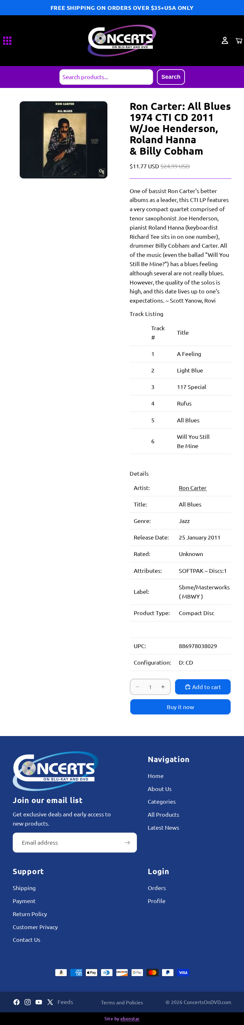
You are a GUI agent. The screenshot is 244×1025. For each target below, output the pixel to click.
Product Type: (152, 612)
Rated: (142, 553)
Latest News (163, 827)
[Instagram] (27, 1002)
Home (156, 775)
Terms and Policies (122, 1002)
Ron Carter (193, 487)
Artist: (142, 487)
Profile (157, 900)
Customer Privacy (35, 926)
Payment (24, 900)
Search (170, 77)
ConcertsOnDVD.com (207, 1002)
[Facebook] (16, 1002)
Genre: (142, 520)
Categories (162, 801)
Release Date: (151, 537)
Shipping (24, 887)
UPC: (140, 645)
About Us (160, 788)
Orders (157, 887)
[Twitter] (50, 1002)
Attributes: (148, 570)
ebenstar (129, 1018)
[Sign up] (127, 842)
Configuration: (152, 662)
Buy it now (180, 706)
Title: (140, 504)
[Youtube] (39, 1002)
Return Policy (30, 913)
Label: (141, 591)
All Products (163, 814)
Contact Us (26, 939)
